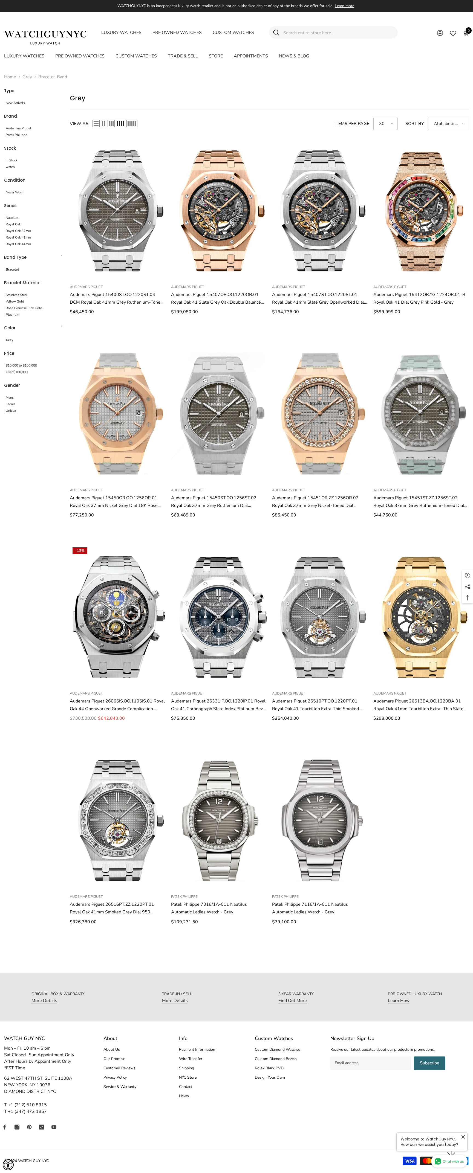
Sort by (414, 124)
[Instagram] (17, 1127)
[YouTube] (54, 1127)
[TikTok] (42, 1127)
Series (10, 205)
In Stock (12, 160)
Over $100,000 (17, 372)
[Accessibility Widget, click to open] (8, 1164)
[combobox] (338, 32)
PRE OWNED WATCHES (177, 33)
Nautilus (12, 218)
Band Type (15, 257)
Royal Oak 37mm (18, 231)
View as (79, 124)
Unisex (11, 410)
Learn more (344, 5)
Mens (10, 397)
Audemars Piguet (18, 128)
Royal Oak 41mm (18, 237)
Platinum (12, 314)
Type (9, 91)
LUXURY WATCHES (121, 33)
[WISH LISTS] (453, 33)
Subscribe (429, 1063)
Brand (10, 116)
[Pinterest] (29, 1127)
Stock (10, 148)
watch (10, 167)
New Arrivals (15, 103)
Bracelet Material (22, 283)
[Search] (333, 32)
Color (10, 328)
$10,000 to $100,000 (21, 365)
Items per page (351, 124)
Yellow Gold (15, 301)
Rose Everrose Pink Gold (24, 308)
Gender (12, 385)
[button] (96, 123)
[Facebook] (5, 1127)
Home (10, 77)
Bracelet (12, 269)
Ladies (10, 404)
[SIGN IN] (440, 33)
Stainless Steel (16, 295)
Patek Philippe (16, 135)
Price (9, 353)
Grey (27, 77)
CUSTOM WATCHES (233, 33)
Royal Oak (13, 224)
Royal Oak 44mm (18, 244)
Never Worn (14, 192)
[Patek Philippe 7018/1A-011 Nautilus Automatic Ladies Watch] (219, 819)
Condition (14, 180)
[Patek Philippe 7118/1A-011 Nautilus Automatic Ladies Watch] (320, 819)
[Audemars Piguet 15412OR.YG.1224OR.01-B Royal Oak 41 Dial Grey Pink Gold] (421, 209)
